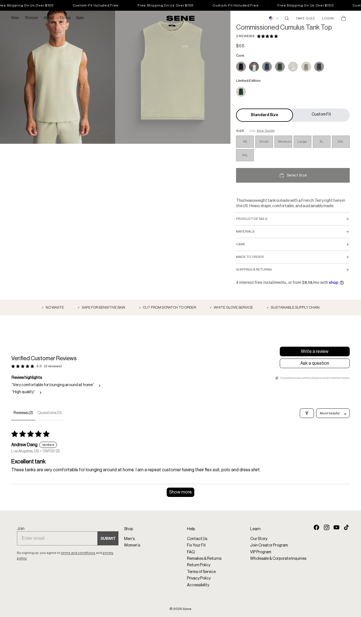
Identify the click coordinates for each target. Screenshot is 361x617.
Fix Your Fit (196, 546)
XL (321, 141)
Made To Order (250, 256)
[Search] (287, 18)
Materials (245, 231)
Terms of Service (201, 572)
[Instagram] (326, 527)
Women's (132, 546)
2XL (341, 141)
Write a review (315, 351)
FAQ (191, 552)
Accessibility (198, 585)
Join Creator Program (269, 546)
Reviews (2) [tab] (23, 413)
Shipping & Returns (254, 269)
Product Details (251, 218)
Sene (187, 609)
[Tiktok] (346, 527)
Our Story (258, 539)
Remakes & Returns (204, 559)
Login (328, 18)
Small (263, 141)
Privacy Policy (199, 578)
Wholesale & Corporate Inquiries (278, 559)
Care (240, 244)
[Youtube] (336, 527)
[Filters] (307, 413)
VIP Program (260, 552)
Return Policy (198, 565)
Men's (129, 539)
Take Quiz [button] (305, 18)
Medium (284, 141)
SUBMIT (108, 538)
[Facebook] (316, 527)
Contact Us (197, 539)
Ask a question (314, 363)
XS (245, 141)
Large (302, 141)
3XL (245, 155)
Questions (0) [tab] (50, 413)
